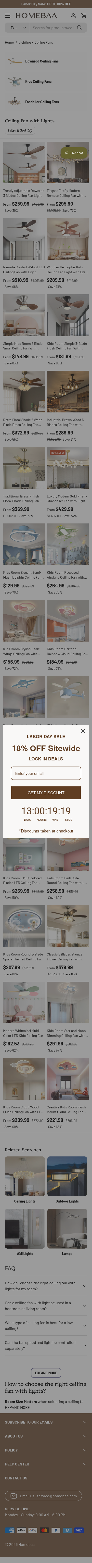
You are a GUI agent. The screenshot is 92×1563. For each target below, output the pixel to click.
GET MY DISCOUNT (46, 792)
